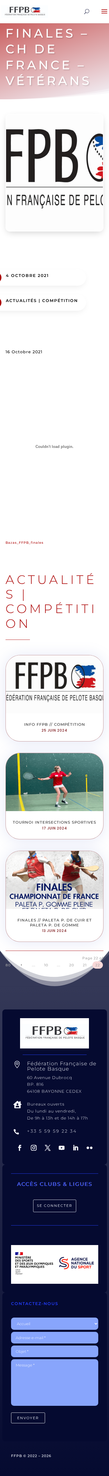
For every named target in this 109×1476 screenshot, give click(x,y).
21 (85, 965)
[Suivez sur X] (47, 1148)
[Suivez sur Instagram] (34, 1148)
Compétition (60, 300)
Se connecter (54, 1205)
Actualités (21, 300)
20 (71, 965)
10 (46, 965)
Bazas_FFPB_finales (25, 543)
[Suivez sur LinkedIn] (75, 1148)
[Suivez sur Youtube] (61, 1148)
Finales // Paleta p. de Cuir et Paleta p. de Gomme (54, 922)
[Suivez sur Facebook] (20, 1148)
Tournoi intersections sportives (54, 822)
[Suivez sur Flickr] (89, 1148)
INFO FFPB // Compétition (54, 724)
